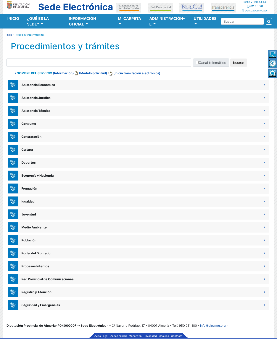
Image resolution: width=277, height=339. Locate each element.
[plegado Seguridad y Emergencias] (264, 305)
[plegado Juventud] (264, 214)
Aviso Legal (101, 336)
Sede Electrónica (75, 7)
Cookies (164, 336)
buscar (238, 62)
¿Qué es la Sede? (38, 21)
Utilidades (205, 18)
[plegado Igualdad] (264, 201)
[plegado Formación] (264, 188)
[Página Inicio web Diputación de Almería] (18, 4)
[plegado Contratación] (264, 136)
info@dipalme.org (213, 325)
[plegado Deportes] (264, 162)
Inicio (13, 18)
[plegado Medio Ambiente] (264, 227)
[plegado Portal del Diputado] (264, 253)
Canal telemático (212, 62)
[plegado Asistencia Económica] (264, 84)
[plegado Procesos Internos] (264, 266)
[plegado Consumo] (264, 123)
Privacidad (150, 336)
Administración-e (167, 21)
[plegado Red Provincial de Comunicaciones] (264, 279)
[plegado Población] (264, 240)
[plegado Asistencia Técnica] (264, 110)
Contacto (176, 336)
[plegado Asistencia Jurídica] (264, 97)
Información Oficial (82, 21)
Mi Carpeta (129, 18)
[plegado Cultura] (264, 149)
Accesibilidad (118, 336)
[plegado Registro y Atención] (264, 292)
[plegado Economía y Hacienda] (264, 175)
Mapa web (135, 336)
